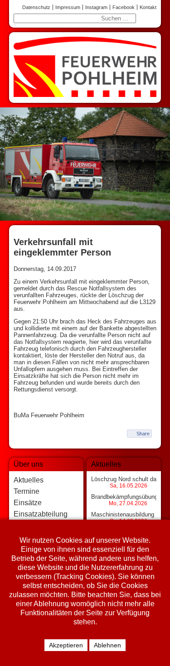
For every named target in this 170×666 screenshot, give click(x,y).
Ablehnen (107, 645)
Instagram (96, 7)
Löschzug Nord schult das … (129, 479)
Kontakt (148, 7)
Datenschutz (36, 7)
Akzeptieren (66, 645)
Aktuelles (29, 480)
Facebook (123, 7)
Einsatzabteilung (41, 514)
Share (143, 433)
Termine (26, 491)
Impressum (67, 7)
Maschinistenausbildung (122, 514)
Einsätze (28, 503)
